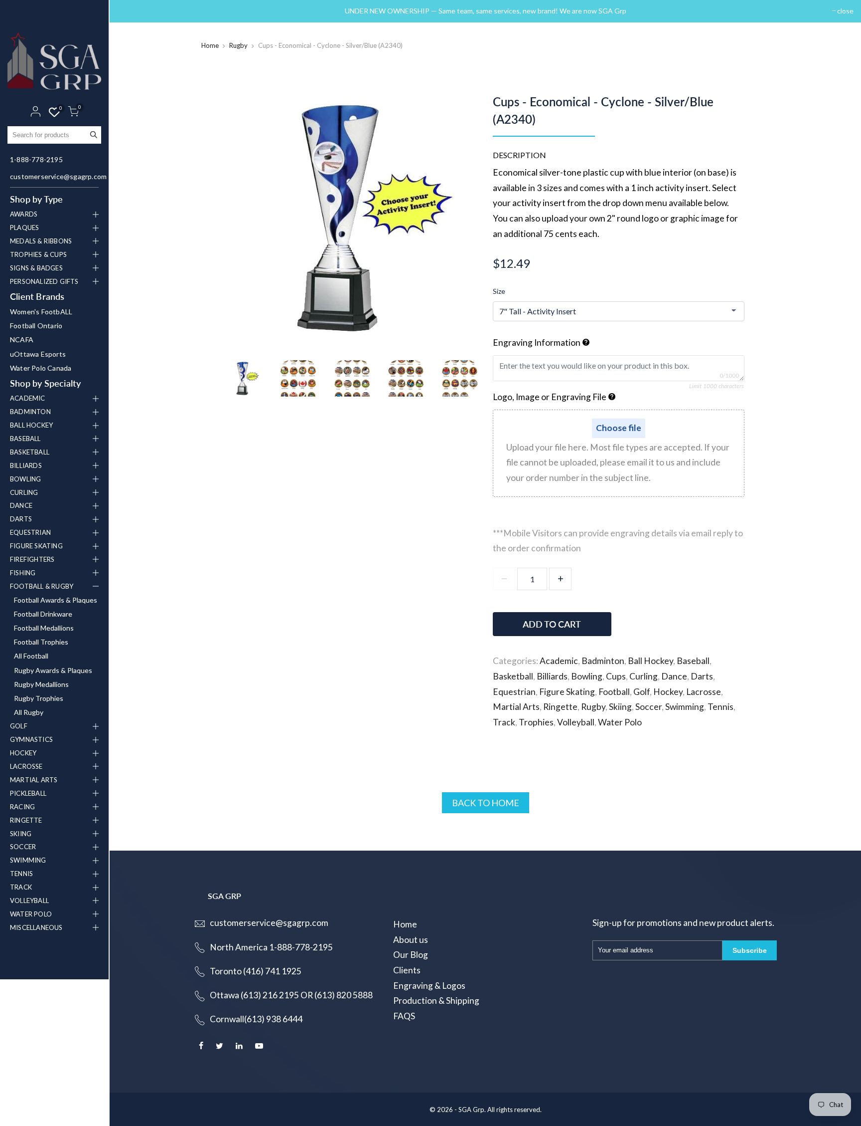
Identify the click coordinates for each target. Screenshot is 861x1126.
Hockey (668, 691)
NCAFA (21, 339)
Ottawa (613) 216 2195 (254, 995)
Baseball (693, 661)
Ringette (560, 706)
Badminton (602, 661)
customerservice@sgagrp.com (55, 176)
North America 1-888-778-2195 (271, 947)
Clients (407, 970)
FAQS (404, 1016)
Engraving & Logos (429, 985)
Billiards (552, 676)
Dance (674, 676)
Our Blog (410, 954)
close (130, 10)
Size (499, 291)
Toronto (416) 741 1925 (255, 971)
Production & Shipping (436, 1000)
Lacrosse (703, 691)
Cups (616, 676)
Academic (559, 661)
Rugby (238, 45)
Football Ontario (36, 325)
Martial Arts (516, 706)
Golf (641, 691)
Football (614, 691)
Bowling (586, 676)
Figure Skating (567, 691)
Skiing (620, 706)
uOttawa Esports (38, 354)
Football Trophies (41, 642)
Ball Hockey (650, 661)
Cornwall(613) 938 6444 (256, 1019)
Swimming (684, 706)
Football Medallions (44, 628)
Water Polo (620, 722)
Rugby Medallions (41, 684)
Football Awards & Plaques (55, 600)
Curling (643, 676)
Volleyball (575, 722)
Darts (702, 676)
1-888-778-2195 (36, 159)
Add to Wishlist (690, 619)
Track (504, 722)
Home (210, 45)
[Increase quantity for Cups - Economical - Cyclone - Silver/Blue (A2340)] (560, 579)
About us (410, 939)
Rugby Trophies (38, 698)
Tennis (720, 706)
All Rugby (28, 712)
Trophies (536, 722)
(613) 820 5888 (343, 995)
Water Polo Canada (40, 368)
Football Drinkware (43, 614)
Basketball (513, 676)
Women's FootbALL (41, 311)
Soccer (648, 706)
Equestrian (514, 691)
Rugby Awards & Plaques (53, 670)
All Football (31, 656)
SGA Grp (471, 1110)
